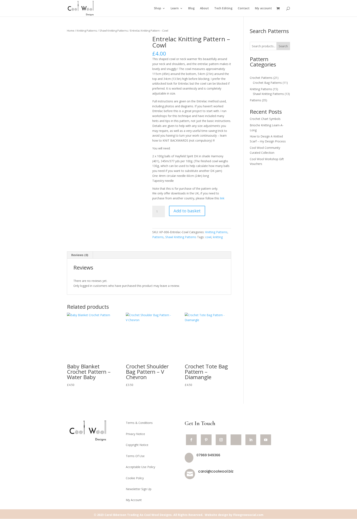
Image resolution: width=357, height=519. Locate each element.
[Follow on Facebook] (191, 439)
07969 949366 (208, 455)
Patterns (158, 237)
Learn (175, 8)
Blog (191, 8)
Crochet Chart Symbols (265, 119)
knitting (218, 237)
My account (263, 8)
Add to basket (187, 211)
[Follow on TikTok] (236, 439)
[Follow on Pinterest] (206, 439)
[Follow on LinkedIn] (250, 439)
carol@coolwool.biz (215, 471)
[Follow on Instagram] (221, 439)
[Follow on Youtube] (265, 439)
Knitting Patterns (87, 30)
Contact (244, 8)
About (204, 8)
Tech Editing (223, 8)
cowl (208, 237)
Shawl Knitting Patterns (113, 30)
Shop (157, 8)
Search (283, 46)
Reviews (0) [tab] (79, 255)
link (222, 198)
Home (70, 30)
